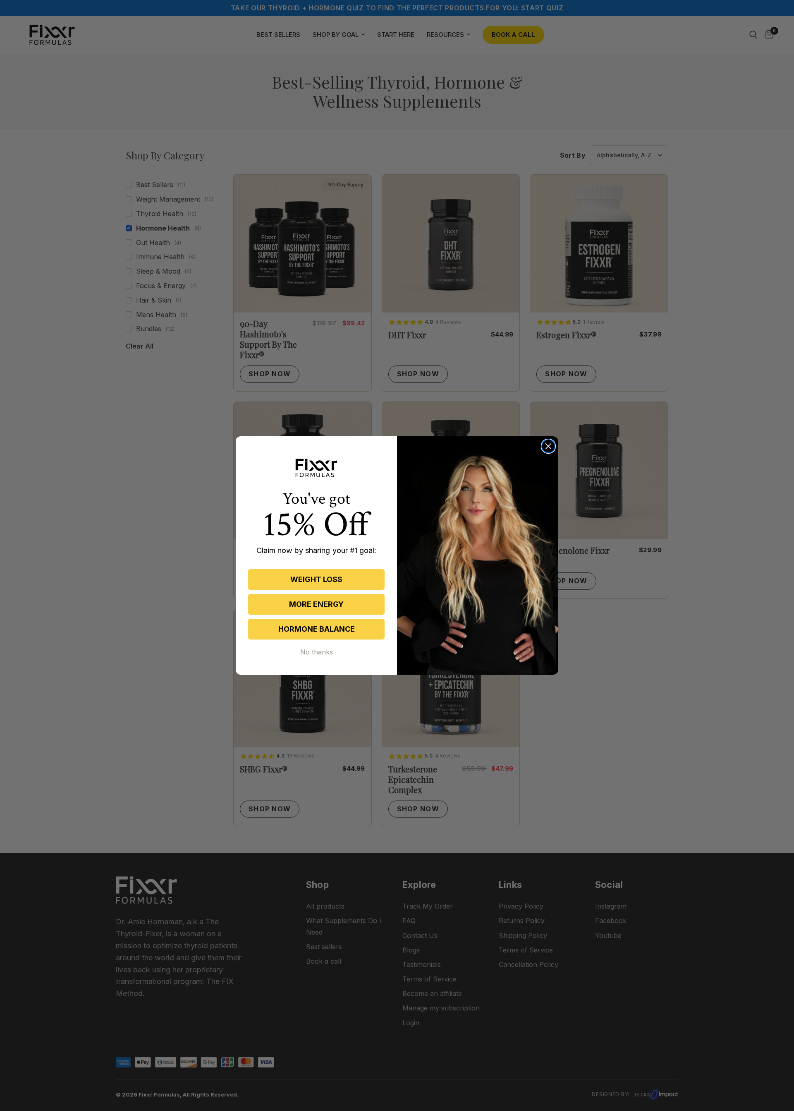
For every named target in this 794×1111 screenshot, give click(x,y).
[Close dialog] (548, 446)
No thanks (316, 652)
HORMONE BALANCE (316, 629)
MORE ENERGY (316, 604)
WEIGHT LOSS (316, 579)
